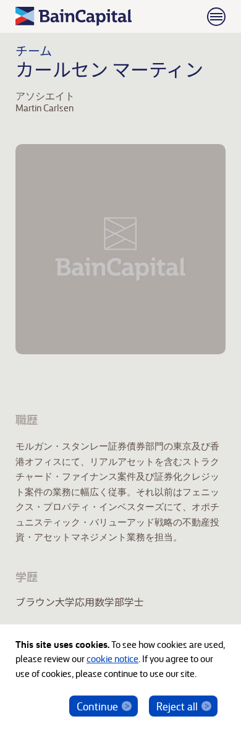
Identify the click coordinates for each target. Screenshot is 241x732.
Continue (97, 705)
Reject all (177, 705)
